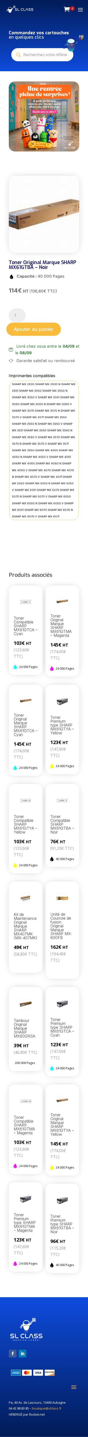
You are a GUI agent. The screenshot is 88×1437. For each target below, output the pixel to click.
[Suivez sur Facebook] (13, 1353)
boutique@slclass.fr (47, 1408)
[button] (17, 116)
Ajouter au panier (34, 329)
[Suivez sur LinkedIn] (22, 1353)
